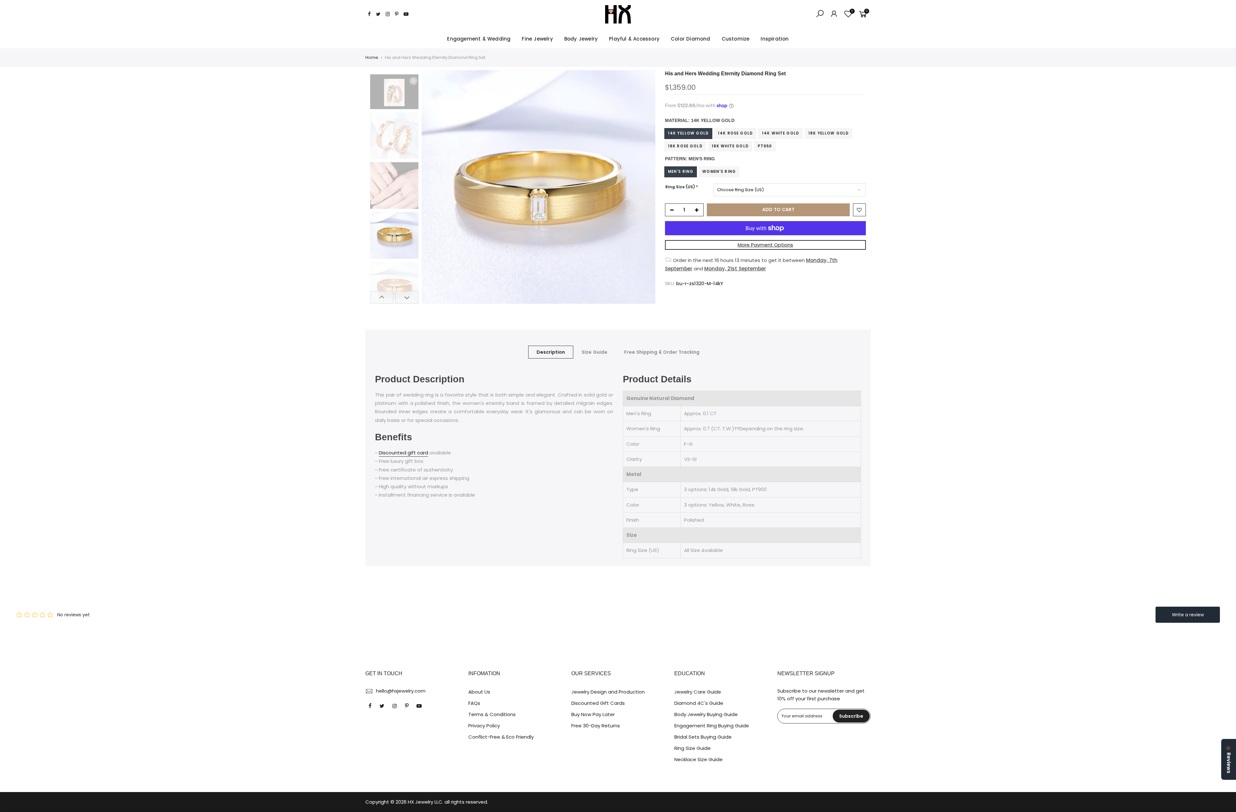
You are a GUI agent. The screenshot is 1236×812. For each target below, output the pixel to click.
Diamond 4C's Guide (698, 703)
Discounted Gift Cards (598, 703)
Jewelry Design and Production (608, 691)
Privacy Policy (484, 725)
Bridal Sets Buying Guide (703, 736)
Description (551, 352)
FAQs (474, 703)
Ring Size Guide (692, 748)
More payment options (765, 244)
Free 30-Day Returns (595, 725)
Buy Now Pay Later (593, 714)
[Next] (644, 186)
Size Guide (594, 352)
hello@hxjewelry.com (401, 690)
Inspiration (775, 38)
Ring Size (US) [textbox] (681, 187)
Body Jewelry (581, 38)
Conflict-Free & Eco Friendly (501, 736)
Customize (736, 38)
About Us (479, 691)
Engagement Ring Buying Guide (711, 725)
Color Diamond (690, 38)
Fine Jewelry (537, 38)
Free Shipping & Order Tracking (661, 352)
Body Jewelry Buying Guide (706, 714)
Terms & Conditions (492, 714)
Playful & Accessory (634, 38)
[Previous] (432, 186)
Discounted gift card (403, 452)
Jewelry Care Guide (697, 691)
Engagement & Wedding (478, 38)
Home (371, 58)
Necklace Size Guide (698, 759)
